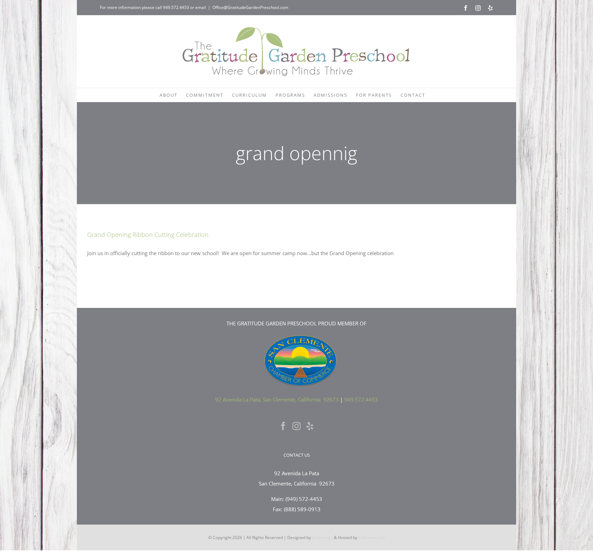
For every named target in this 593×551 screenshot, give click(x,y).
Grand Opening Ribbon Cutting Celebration (148, 234)
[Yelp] (310, 426)
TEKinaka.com (371, 537)
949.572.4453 (176, 7)
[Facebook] (283, 426)
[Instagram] (296, 426)
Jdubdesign (322, 537)
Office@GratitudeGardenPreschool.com (250, 7)
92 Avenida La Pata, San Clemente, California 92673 (277, 399)
